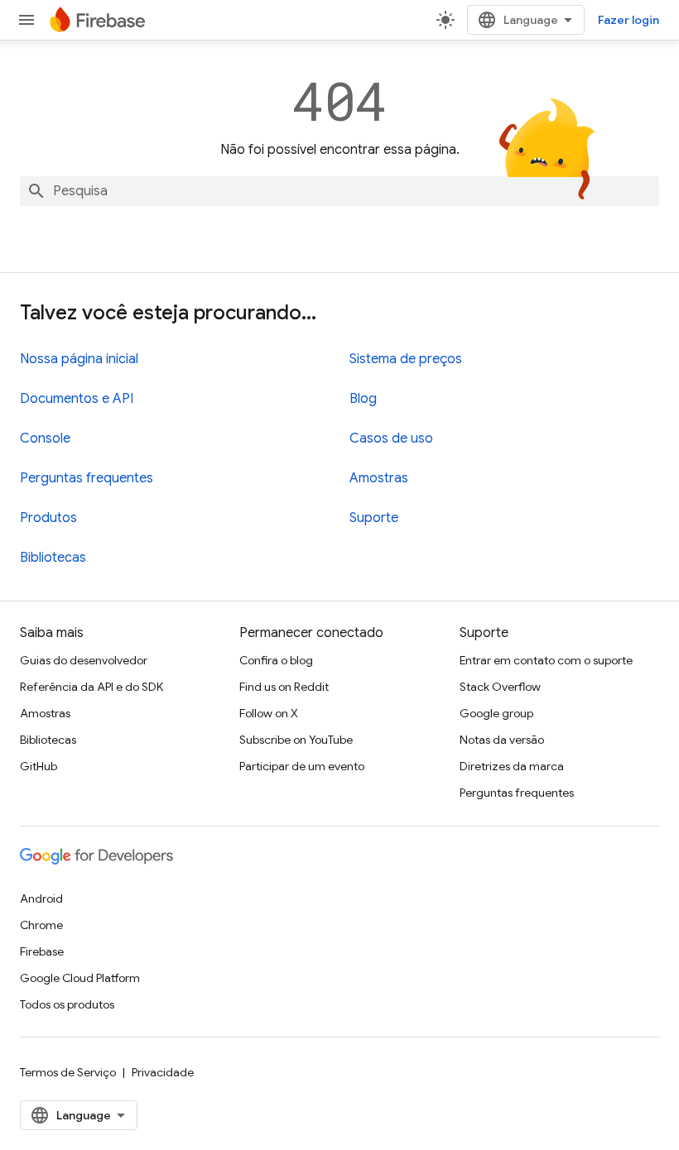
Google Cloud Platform (80, 977)
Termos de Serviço (68, 1072)
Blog (363, 399)
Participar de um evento (301, 766)
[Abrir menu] (26, 20)
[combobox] (339, 191)
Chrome (41, 925)
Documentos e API (76, 399)
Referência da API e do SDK (91, 686)
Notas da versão (502, 739)
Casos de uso (391, 438)
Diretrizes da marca (512, 766)
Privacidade (163, 1072)
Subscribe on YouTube (296, 739)
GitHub (38, 766)
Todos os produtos (67, 1004)
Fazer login (628, 19)
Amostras (378, 478)
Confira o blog (276, 660)
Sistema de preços (405, 359)
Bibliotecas (53, 557)
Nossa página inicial (79, 359)
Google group (496, 713)
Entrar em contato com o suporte (546, 660)
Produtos (48, 518)
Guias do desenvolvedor (83, 660)
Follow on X (268, 713)
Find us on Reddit (284, 686)
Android (41, 898)
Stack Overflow (500, 686)
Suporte (373, 518)
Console (45, 438)
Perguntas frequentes (86, 478)
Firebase (42, 951)
